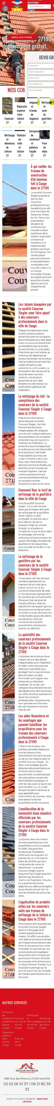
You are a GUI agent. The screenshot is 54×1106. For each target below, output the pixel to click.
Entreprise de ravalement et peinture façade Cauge (8, 1020)
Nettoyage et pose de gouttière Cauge (45, 1023)
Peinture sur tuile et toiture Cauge (20, 1023)
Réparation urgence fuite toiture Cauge (8, 1038)
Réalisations (22, 37)
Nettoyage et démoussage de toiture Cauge (33, 1021)
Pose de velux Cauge (19, 1041)
